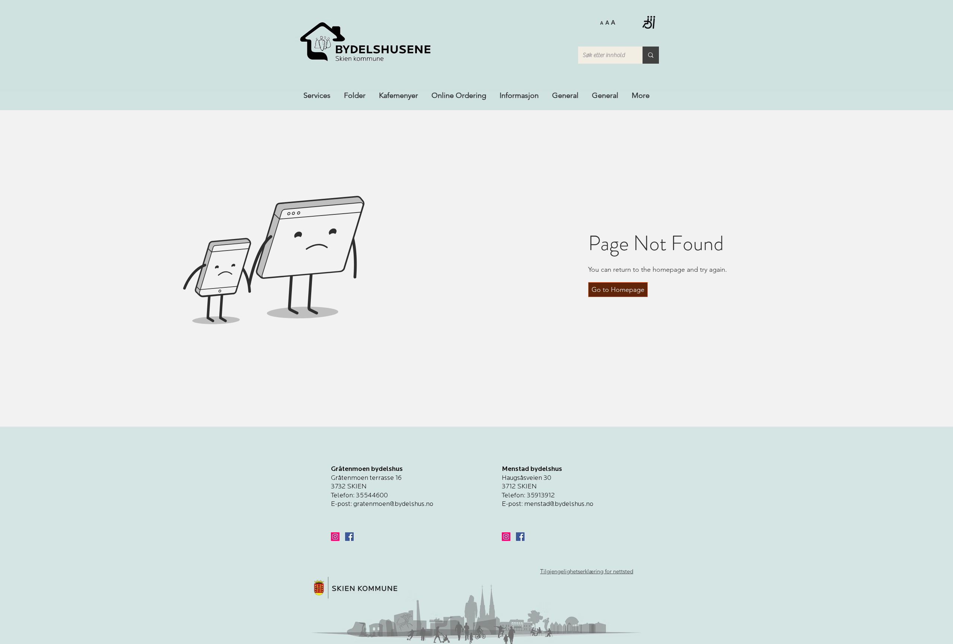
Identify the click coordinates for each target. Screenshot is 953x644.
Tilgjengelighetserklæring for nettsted (586, 571)
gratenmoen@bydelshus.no (393, 504)
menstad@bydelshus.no (558, 504)
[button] (607, 22)
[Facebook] (349, 536)
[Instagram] (335, 536)
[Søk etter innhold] (651, 55)
